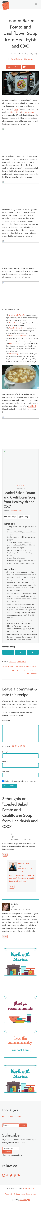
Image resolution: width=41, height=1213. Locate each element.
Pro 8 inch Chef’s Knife (17, 315)
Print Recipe (29, 67)
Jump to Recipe (14, 67)
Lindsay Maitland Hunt (29, 112)
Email (5, 762)
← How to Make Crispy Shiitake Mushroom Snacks (19, 666)
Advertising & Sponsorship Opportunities (20, 1194)
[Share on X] (20, 652)
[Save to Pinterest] (33, 652)
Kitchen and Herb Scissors (18, 336)
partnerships (21, 661)
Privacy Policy (28, 1188)
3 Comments (28, 59)
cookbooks (12, 661)
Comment (6, 722)
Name (5, 752)
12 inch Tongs (13, 354)
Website (5, 771)
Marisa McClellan (16, 59)
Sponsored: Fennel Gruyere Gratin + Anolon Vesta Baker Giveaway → (22, 672)
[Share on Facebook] (8, 652)
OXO (16, 109)
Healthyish (14, 112)
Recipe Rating (6, 746)
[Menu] (36, 4)
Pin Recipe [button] (25, 517)
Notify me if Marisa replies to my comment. (20, 781)
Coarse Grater (14, 343)
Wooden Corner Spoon (17, 328)
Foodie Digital (25, 1200)
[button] (17, 485)
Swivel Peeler (14, 323)
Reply (5, 855)
